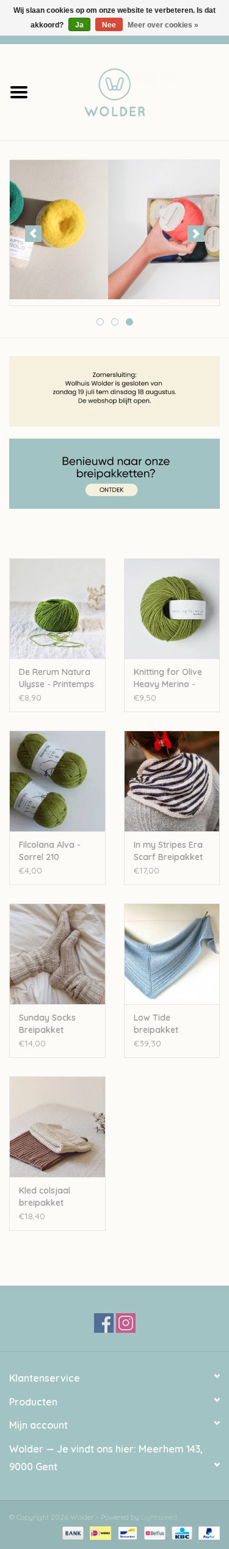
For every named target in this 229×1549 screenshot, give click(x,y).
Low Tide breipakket (156, 1023)
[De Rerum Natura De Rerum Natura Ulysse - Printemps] (57, 608)
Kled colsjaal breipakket (44, 1196)
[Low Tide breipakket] (172, 953)
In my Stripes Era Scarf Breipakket (168, 850)
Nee (109, 25)
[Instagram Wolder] (126, 1323)
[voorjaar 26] (114, 230)
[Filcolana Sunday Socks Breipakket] (57, 953)
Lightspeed (159, 1517)
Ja (79, 25)
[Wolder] (133, 91)
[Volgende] (195, 233)
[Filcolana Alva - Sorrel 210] (57, 781)
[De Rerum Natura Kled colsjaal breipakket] (57, 1126)
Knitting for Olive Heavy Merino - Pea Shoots (168, 678)
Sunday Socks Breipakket (47, 1023)
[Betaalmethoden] (71, 1532)
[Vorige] (33, 233)
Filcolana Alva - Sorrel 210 (50, 850)
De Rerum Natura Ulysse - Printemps (56, 678)
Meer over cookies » (163, 25)
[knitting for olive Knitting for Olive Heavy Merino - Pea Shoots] (172, 608)
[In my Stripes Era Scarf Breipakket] (172, 781)
